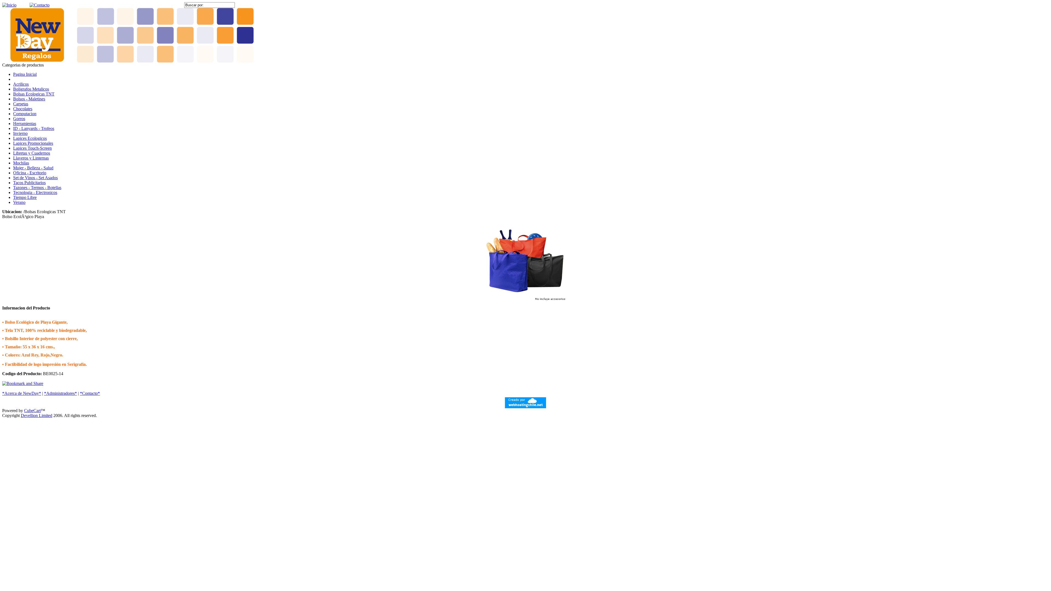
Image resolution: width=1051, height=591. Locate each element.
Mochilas (21, 163)
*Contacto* (90, 393)
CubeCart (32, 410)
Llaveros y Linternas (31, 158)
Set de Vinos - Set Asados (35, 177)
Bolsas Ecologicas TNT (33, 94)
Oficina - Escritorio (29, 172)
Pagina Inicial (25, 74)
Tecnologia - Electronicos (35, 192)
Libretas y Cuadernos (31, 153)
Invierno (20, 133)
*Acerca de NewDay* (21, 393)
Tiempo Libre (25, 197)
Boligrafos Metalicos (31, 89)
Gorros (19, 118)
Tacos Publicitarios (29, 182)
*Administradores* (60, 393)
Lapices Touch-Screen (32, 148)
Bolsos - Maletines (29, 99)
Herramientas (24, 123)
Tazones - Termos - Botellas (37, 187)
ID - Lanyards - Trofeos (33, 128)
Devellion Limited (36, 415)
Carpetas (20, 104)
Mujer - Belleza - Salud (33, 168)
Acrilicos (21, 84)
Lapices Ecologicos (30, 138)
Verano (19, 202)
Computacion (24, 113)
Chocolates (22, 108)
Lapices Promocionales (33, 143)
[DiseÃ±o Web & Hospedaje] (525, 406)
